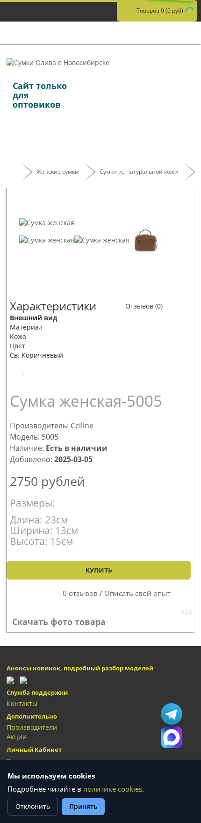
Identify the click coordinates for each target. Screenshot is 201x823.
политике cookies (112, 789)
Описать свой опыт (137, 593)
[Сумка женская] (46, 222)
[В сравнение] (56, 371)
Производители (32, 727)
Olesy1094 (171, 714)
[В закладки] (24, 371)
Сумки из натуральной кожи (139, 172)
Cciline (82, 425)
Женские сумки (57, 172)
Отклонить (32, 806)
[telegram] (10, 679)
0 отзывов (80, 593)
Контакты (22, 703)
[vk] (23, 679)
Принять (83, 806)
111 (171, 737)
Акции (17, 736)
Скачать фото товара (60, 621)
